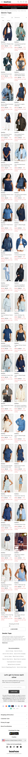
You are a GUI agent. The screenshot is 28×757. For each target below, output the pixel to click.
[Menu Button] (2, 2)
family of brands (13, 683)
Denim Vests (7, 641)
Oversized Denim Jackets (13, 646)
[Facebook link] (13, 733)
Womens (6, 10)
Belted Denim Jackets (13, 649)
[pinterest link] (10, 733)
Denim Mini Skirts (7, 638)
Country (13, 723)
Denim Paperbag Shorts (8, 652)
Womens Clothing (13, 10)
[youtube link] (17, 733)
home (2, 10)
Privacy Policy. (14, 687)
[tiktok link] (20, 733)
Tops (19, 10)
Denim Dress (9, 636)
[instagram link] (7, 733)
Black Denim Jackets (19, 644)
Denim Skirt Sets (21, 652)
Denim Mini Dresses (19, 638)
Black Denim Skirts (17, 641)
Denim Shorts (18, 636)
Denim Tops (23, 10)
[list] (13, 4)
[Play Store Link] (13, 719)
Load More (13, 614)
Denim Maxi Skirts (7, 644)
